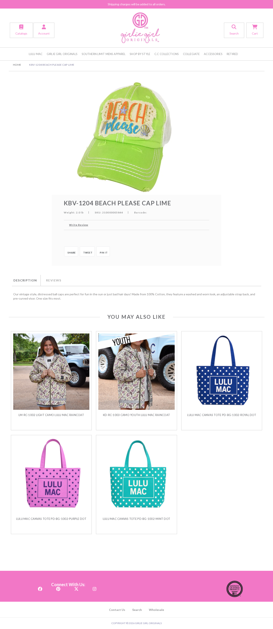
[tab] (26, 280)
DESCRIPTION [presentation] (25, 280)
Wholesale (156, 610)
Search (137, 610)
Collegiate (191, 54)
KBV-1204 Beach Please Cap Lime (51, 64)
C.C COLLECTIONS (166, 54)
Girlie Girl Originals (62, 54)
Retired (232, 54)
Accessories (213, 54)
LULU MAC (35, 54)
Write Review (78, 224)
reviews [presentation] (53, 280)
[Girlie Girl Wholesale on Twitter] (76, 588)
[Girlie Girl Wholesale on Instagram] (94, 588)
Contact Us (117, 610)
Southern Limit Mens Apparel (104, 54)
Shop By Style (140, 54)
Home (17, 64)
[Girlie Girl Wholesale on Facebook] (40, 588)
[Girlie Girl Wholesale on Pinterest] (58, 588)
